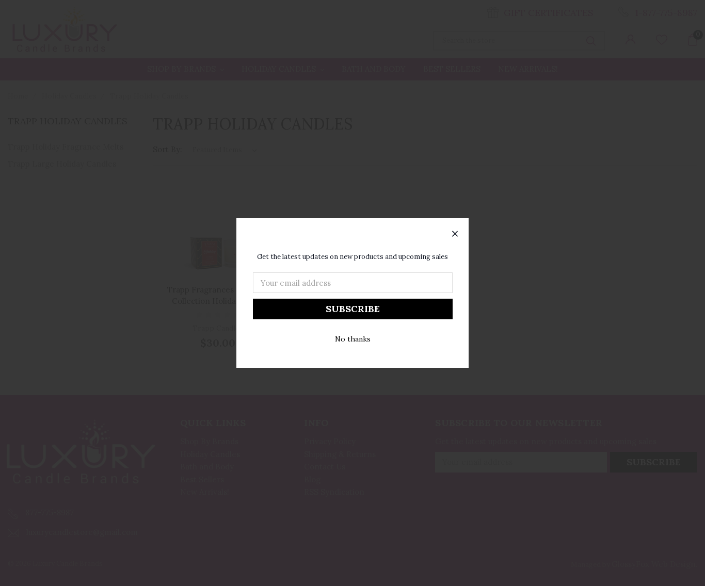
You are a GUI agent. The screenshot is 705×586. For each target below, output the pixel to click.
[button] (455, 234)
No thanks (353, 339)
